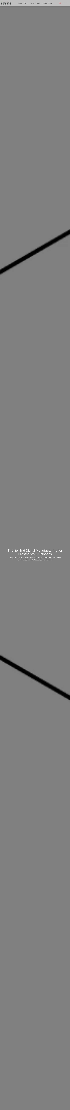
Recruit (38, 3)
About (32, 3)
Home (20, 3)
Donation (44, 3)
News (50, 3)
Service (26, 3)
